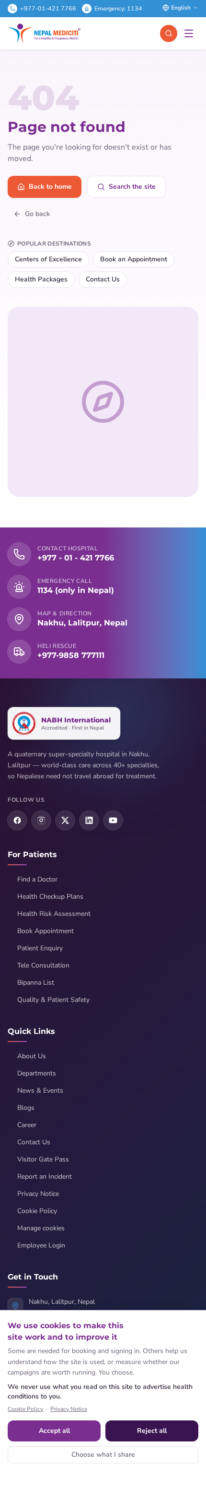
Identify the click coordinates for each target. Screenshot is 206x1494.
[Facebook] (17, 820)
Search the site (132, 186)
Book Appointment (45, 930)
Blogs (25, 1107)
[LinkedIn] (89, 820)
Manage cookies (41, 1228)
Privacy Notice (38, 1193)
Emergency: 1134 (118, 8)
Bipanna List (35, 982)
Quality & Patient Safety (53, 999)
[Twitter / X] (65, 820)
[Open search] (168, 33)
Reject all (152, 1430)
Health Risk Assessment (54, 913)
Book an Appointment (133, 259)
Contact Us (103, 279)
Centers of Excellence (48, 259)
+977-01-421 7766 (48, 8)
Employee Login (41, 1245)
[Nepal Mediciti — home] (44, 33)
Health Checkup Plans (50, 896)
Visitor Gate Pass (43, 1159)
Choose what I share (103, 1454)
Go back (37, 213)
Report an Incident (44, 1176)
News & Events (40, 1090)
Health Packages (41, 279)
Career (26, 1124)
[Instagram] (41, 820)
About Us (31, 1056)
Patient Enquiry (40, 948)
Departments (36, 1073)
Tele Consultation (43, 965)
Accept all (54, 1430)
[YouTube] (113, 820)
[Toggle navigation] (188, 33)
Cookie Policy (37, 1210)
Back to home (50, 186)
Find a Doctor (37, 879)
